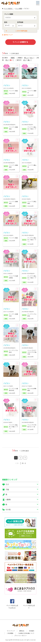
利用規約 (31, 631)
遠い (29, 60)
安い (6, 60)
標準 (12, 58)
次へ (23, 463)
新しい (26, 58)
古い (31, 58)
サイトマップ (11, 631)
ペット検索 (18, 9)
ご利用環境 (10, 633)
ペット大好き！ (8, 9)
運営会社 (21, 631)
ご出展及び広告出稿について (26, 633)
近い (24, 60)
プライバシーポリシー (20, 636)
